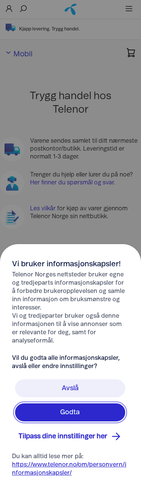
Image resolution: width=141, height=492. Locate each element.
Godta (70, 412)
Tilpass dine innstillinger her (62, 436)
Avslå (70, 388)
